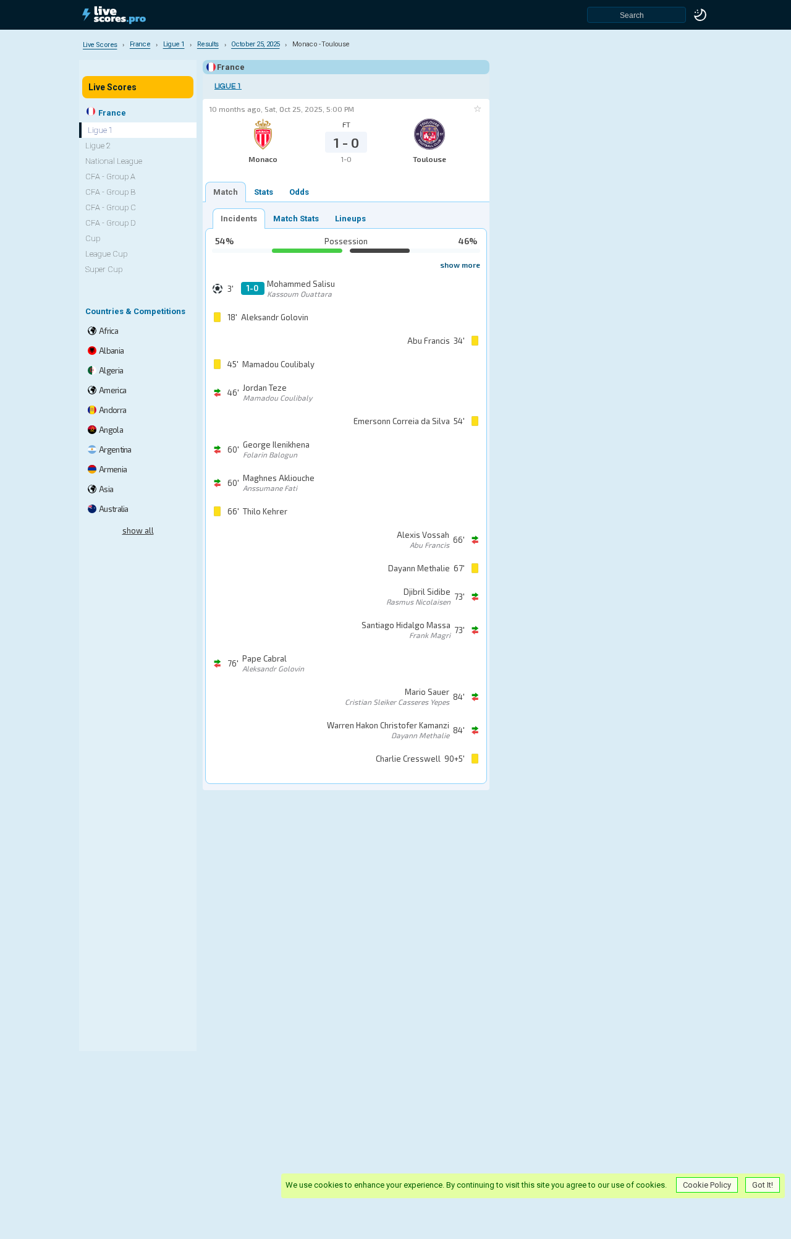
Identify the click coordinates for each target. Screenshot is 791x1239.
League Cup (106, 253)
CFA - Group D (110, 223)
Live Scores (112, 87)
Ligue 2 (98, 145)
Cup (92, 238)
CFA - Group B (110, 192)
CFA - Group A (110, 176)
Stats (263, 192)
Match (225, 192)
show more (460, 264)
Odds (299, 192)
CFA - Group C (110, 207)
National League (113, 161)
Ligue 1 (228, 86)
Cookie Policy (707, 1185)
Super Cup (103, 269)
